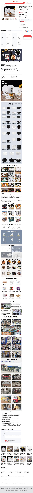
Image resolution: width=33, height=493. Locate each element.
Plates (10, 4)
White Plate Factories (15, 482)
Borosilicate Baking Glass (19, 471)
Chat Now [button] (26, 12)
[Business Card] (31, 33)
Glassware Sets (2, 472)
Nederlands (21, 488)
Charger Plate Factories (3, 482)
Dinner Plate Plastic (3, 483)
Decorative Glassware (18, 472)
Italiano (17, 488)
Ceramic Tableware (10, 472)
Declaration (23, 490)
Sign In (20, 27)
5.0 (25, 31)
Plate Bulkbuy (24, 483)
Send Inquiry (21, 12)
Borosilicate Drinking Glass (27, 471)
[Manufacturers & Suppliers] (16, 1)
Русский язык (14, 488)
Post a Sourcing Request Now (8, 441)
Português (9, 488)
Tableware (8, 4)
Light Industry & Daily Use (4, 4)
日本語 (27, 488)
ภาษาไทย (31, 488)
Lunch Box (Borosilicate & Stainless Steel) (13, 471)
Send (6, 440)
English (5, 488)
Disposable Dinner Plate (14, 483)
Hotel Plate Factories (20, 482)
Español (7, 488)
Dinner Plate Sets (25, 482)
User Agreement (20, 490)
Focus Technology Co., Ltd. (12, 490)
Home (1, 4)
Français (12, 488)
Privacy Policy (26, 490)
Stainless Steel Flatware (3, 471)
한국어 (25, 488)
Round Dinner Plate (8, 483)
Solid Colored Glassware (26, 472)
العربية (23, 488)
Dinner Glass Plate (19, 483)
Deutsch (19, 488)
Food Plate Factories (9, 482)
